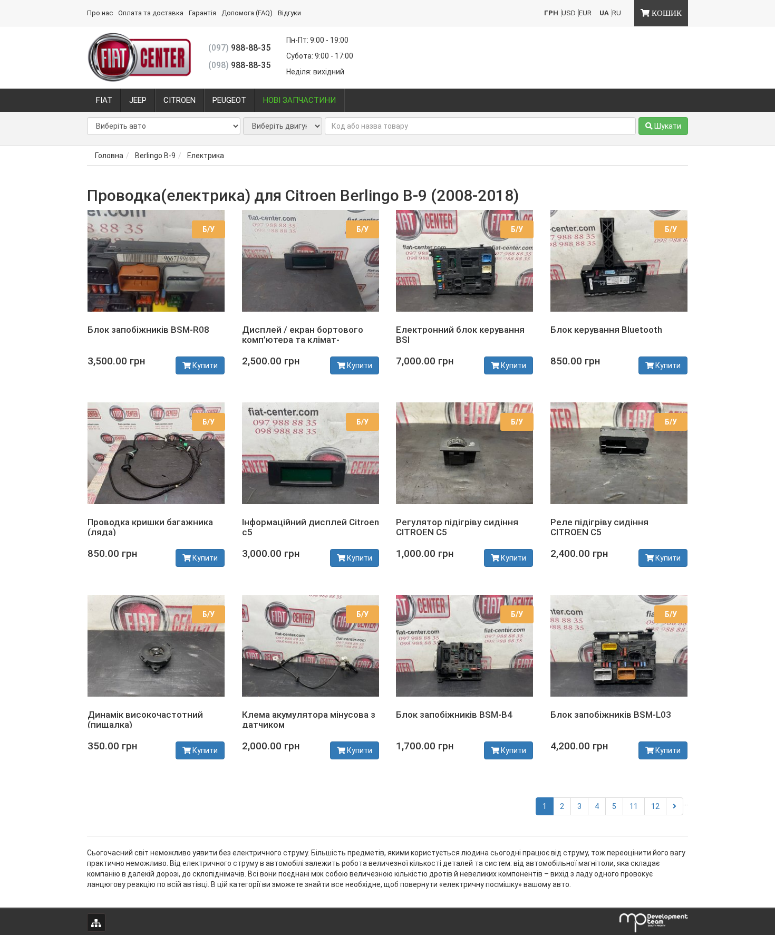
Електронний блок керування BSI (460, 334)
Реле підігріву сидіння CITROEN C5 (599, 527)
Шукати (667, 126)
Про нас (100, 13)
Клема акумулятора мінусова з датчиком (308, 719)
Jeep (138, 100)
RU (616, 13)
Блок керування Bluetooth (606, 329)
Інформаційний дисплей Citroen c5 (310, 527)
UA (604, 13)
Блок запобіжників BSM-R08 (148, 329)
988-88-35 (239, 48)
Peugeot (229, 100)
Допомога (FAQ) (247, 13)
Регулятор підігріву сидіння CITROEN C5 (457, 527)
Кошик (666, 13)
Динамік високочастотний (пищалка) (145, 719)
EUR (585, 13)
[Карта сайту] (96, 922)
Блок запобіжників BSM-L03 (610, 714)
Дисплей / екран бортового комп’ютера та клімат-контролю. (302, 339)
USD (568, 13)
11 (633, 806)
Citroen (179, 100)
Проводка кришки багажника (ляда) (150, 527)
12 (655, 806)
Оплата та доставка (150, 13)
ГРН (551, 13)
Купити (204, 365)
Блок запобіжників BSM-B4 (454, 714)
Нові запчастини (299, 100)
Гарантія (202, 13)
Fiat (104, 100)
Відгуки (289, 13)
